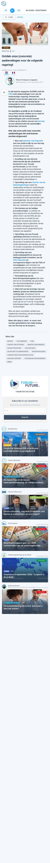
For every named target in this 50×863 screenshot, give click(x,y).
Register (25, 417)
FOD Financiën (19, 260)
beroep (41, 121)
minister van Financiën (33, 141)
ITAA (10, 94)
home (10, 17)
